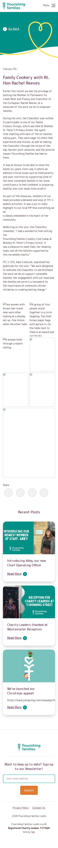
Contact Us (38, 808)
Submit (29, 790)
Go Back (13, 29)
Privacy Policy (21, 808)
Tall (33, 832)
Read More (14, 574)
